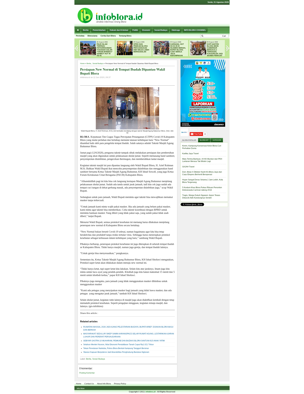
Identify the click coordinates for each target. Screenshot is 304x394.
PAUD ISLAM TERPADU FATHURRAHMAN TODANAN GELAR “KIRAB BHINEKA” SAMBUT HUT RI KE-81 (105, 49)
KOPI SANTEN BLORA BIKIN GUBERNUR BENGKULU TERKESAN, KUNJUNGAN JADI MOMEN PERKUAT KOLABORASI (206, 50)
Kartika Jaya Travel (190, 153)
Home (82, 63)
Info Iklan (81, 388)
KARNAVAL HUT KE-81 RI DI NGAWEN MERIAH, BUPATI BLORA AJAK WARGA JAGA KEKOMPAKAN (178, 49)
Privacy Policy (120, 384)
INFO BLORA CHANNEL (195, 30)
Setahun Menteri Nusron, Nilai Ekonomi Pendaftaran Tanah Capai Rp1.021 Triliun (118, 344)
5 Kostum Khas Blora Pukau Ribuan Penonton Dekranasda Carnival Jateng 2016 (202, 188)
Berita (86, 30)
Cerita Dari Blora (108, 36)
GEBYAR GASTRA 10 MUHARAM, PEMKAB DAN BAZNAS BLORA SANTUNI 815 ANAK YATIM (124, 341)
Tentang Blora (125, 36)
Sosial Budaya (160, 30)
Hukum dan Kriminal (119, 30)
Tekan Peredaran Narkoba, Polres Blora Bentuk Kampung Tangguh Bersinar (116, 348)
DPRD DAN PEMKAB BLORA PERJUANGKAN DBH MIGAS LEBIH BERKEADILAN (141, 48)
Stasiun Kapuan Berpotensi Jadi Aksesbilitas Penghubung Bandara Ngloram (116, 352)
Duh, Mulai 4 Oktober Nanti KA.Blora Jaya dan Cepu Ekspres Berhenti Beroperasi (202, 173)
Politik (135, 30)
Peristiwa (80, 36)
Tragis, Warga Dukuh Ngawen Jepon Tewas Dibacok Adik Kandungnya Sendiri (201, 196)
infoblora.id (150, 392)
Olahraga (176, 30)
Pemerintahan (99, 30)
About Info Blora (104, 384)
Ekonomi (146, 30)
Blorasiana (92, 36)
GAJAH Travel (188, 167)
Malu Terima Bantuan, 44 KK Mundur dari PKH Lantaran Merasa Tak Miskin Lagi (202, 160)
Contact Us (89, 384)
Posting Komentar (87, 373)
